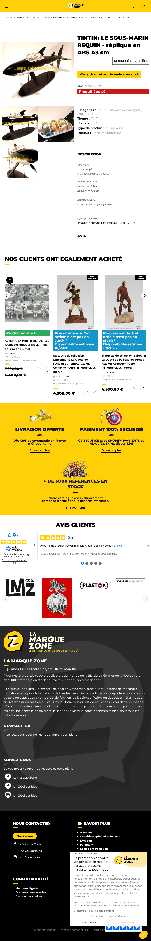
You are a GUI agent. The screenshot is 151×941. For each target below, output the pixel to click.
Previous (6, 295)
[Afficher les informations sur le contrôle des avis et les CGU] (28, 554)
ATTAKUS (64, 376)
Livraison (86, 840)
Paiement (86, 844)
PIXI (12, 353)
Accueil (9, 17)
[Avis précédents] (34, 545)
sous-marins (114, 128)
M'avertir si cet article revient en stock (109, 74)
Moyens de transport (38, 17)
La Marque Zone (25, 777)
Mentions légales (27, 888)
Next (144, 295)
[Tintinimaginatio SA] (130, 61)
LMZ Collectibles (25, 786)
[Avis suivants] (148, 545)
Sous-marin (59, 17)
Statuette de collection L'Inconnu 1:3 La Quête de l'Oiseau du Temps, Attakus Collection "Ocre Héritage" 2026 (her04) (74, 363)
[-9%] (27, 303)
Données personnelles (31, 892)
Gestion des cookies (29, 896)
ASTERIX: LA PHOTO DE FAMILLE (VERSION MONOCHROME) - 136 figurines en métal (27, 345)
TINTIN (20, 17)
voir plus (117, 545)
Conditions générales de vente (100, 836)
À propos (86, 832)
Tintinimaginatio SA (106, 133)
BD (94, 123)
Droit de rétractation (94, 848)
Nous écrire (25, 836)
